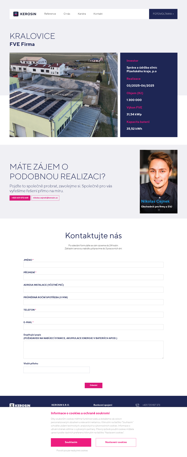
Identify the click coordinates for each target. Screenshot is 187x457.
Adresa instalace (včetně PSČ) (44, 285)
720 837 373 (151, 405)
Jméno (28, 260)
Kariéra (82, 14)
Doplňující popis (70, 336)
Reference (50, 14)
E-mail (28, 322)
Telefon (30, 310)
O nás (67, 14)
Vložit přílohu (31, 363)
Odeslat (93, 385)
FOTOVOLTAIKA (162, 14)
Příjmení (30, 272)
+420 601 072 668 (20, 198)
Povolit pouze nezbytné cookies (72, 450)
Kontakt (98, 14)
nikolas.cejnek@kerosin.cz (45, 198)
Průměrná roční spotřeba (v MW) (46, 297)
